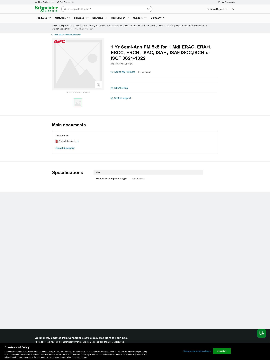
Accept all (222, 351)
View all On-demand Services (67, 35)
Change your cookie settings (197, 351)
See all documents (65, 148)
